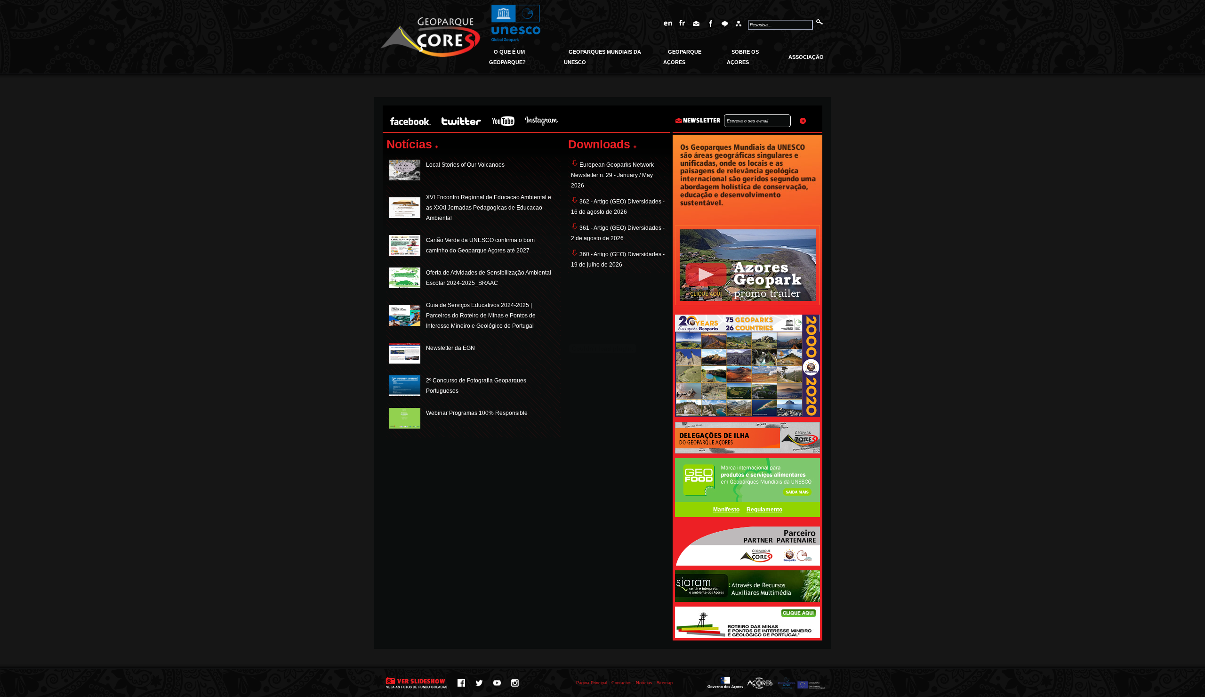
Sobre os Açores (743, 57)
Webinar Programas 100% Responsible (477, 413)
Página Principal (591, 683)
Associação (806, 57)
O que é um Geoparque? (507, 57)
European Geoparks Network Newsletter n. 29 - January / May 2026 (612, 175)
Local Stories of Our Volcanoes (465, 165)
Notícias (644, 683)
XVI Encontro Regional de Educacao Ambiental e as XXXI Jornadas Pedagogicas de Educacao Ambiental (488, 207)
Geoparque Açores (682, 57)
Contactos (621, 683)
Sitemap (665, 683)
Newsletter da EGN (450, 348)
